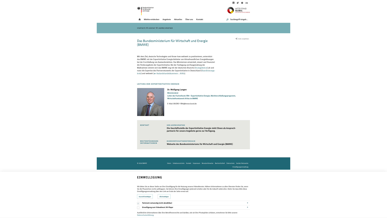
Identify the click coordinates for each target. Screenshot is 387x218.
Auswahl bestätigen (145, 196)
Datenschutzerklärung (145, 215)
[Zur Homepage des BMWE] (147, 10)
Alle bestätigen (164, 196)
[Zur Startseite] (238, 9)
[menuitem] (242, 38)
